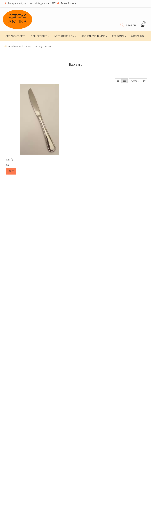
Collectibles (39, 36)
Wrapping (137, 36)
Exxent (48, 46)
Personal (118, 36)
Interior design (64, 36)
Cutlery (38, 46)
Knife (9, 159)
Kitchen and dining (93, 36)
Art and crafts (15, 36)
